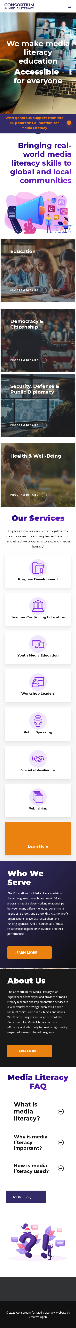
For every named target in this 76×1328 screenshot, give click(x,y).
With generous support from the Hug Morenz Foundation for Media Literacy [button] (34, 123)
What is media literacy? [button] (27, 1111)
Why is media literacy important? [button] (31, 1142)
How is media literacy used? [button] (31, 1168)
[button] (70, 6)
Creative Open (38, 1317)
